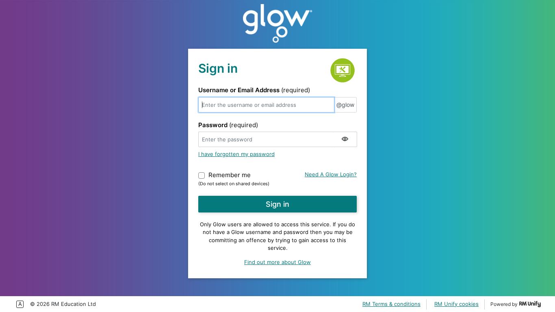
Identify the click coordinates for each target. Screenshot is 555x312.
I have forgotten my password (236, 154)
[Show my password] (345, 139)
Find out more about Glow (277, 262)
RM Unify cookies (456, 304)
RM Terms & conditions (391, 304)
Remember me (229, 175)
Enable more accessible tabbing (20, 304)
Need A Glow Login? (331, 174)
